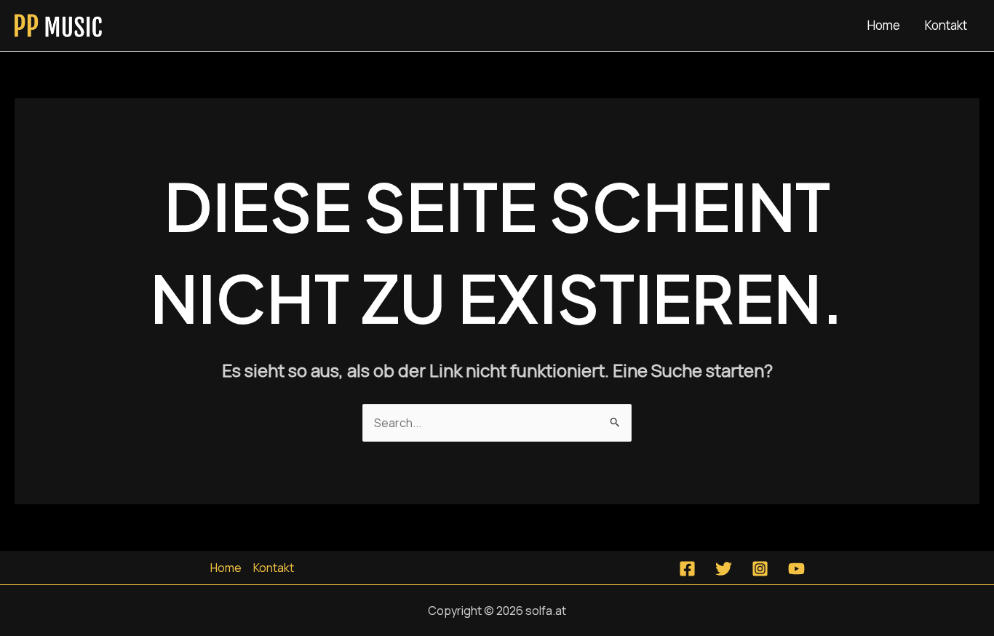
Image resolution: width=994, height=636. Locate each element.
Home (883, 25)
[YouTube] (796, 568)
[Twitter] (723, 568)
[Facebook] (687, 568)
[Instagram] (760, 568)
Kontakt (946, 25)
